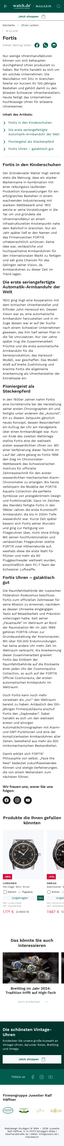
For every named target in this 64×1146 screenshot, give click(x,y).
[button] (17, 45)
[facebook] (6, 800)
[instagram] (17, 800)
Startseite (9, 25)
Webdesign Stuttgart (17, 1128)
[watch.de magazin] (32, 6)
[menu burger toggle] (5, 6)
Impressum (32, 1136)
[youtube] (28, 800)
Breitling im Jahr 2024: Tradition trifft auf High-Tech (31, 990)
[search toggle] (58, 6)
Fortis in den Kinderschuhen (30, 122)
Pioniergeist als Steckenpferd (31, 141)
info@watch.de (48, 1134)
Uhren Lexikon (30, 25)
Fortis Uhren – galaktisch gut (31, 149)
